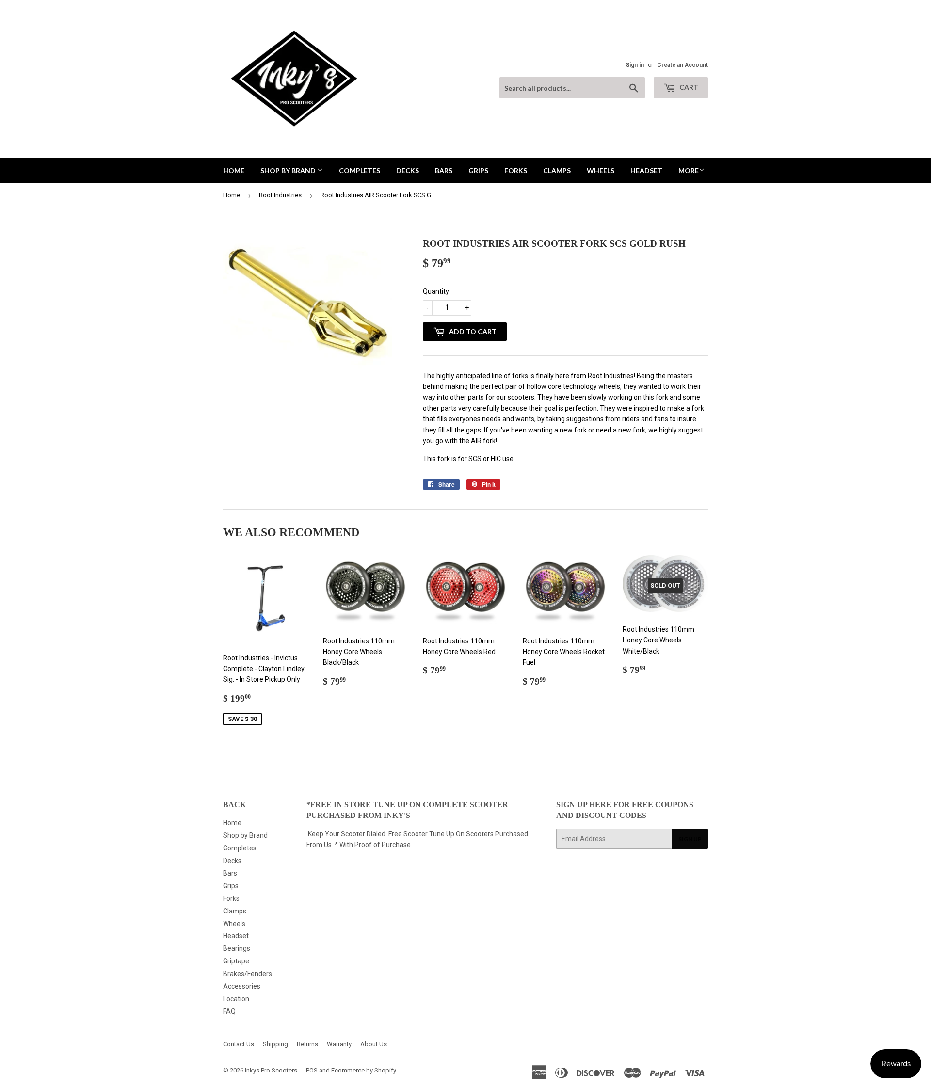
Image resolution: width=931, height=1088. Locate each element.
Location (236, 999)
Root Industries (280, 195)
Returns (307, 1044)
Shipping (275, 1044)
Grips (478, 170)
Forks (515, 170)
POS (312, 1070)
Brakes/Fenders (247, 973)
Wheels (600, 170)
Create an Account (682, 65)
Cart (688, 87)
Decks (407, 170)
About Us (373, 1044)
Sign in (635, 65)
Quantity (436, 291)
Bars (443, 170)
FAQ (229, 1011)
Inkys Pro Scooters (271, 1070)
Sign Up (690, 839)
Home (233, 170)
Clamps (557, 170)
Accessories (241, 986)
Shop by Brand (288, 170)
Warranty (339, 1044)
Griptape (236, 961)
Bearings (236, 948)
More (688, 170)
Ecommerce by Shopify (363, 1070)
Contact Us (238, 1044)
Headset (646, 170)
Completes (359, 170)
